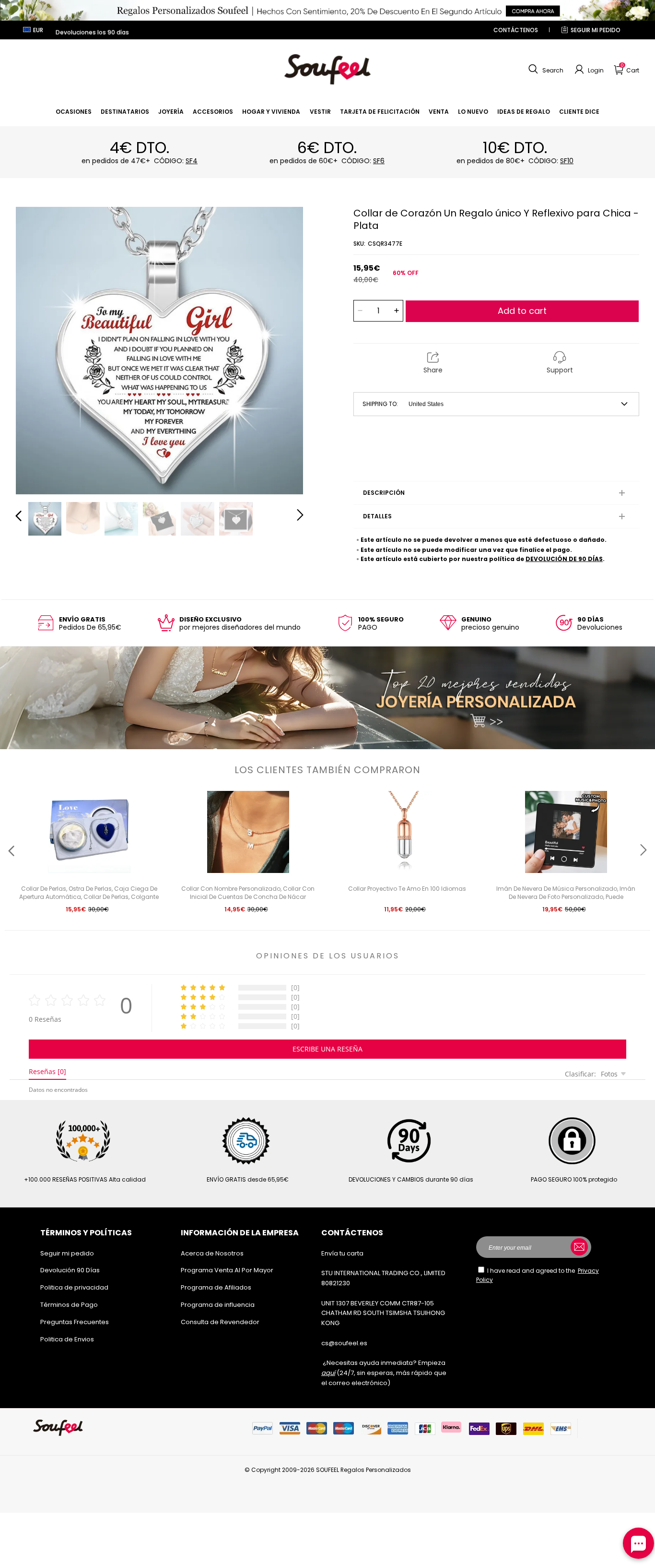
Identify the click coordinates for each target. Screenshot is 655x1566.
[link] (74, 111)
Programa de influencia (218, 1304)
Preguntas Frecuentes (74, 1322)
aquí (328, 1372)
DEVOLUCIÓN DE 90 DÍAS (564, 559)
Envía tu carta (342, 1253)
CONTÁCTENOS (515, 30)
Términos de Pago (69, 1304)
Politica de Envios (67, 1339)
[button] (544, 70)
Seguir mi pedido (595, 30)
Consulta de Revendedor (220, 1322)
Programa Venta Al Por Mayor (227, 1270)
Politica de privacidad (74, 1287)
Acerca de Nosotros (212, 1253)
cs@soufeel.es (344, 1343)
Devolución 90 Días (70, 1270)
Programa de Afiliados (216, 1287)
